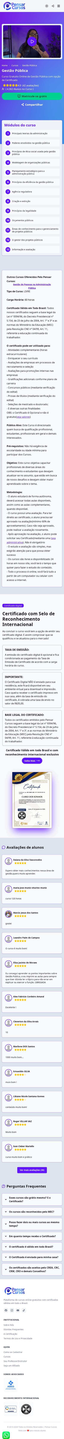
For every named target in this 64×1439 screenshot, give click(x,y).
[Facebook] (6, 1310)
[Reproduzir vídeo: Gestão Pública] (32, 41)
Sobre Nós (9, 1325)
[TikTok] (23, 1310)
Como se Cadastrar (13, 1352)
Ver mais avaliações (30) (32, 1170)
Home (5, 65)
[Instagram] (12, 1310)
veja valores (23, 417)
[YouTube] (17, 1310)
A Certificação (10, 1333)
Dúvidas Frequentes (14, 1329)
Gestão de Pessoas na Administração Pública (32, 286)
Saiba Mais (29, 760)
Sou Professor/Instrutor (15, 1361)
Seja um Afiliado (12, 1365)
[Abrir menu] (59, 6)
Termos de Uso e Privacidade (18, 1338)
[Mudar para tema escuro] (47, 6)
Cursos (14, 65)
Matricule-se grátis (34, 96)
